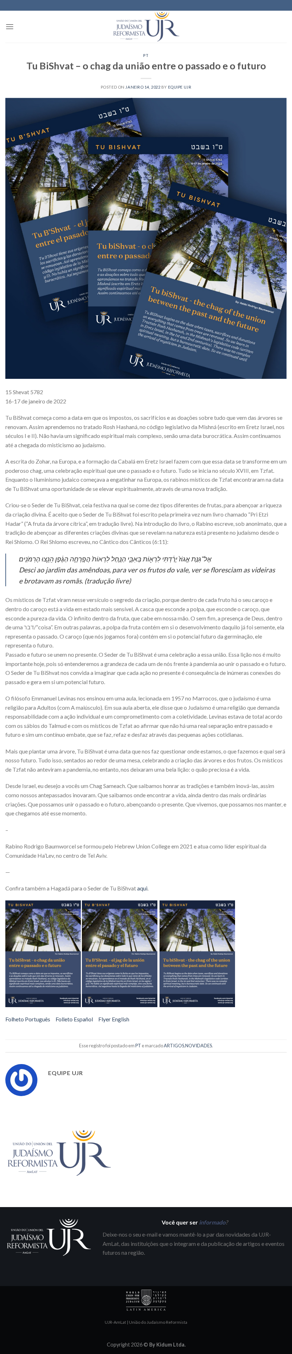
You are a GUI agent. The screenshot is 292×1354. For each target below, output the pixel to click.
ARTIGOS (174, 1045)
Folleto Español (74, 1019)
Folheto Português (27, 1019)
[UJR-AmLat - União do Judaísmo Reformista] (146, 26)
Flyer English (113, 1019)
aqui (142, 888)
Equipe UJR (180, 87)
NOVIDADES (198, 1045)
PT (146, 55)
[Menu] (9, 26)
